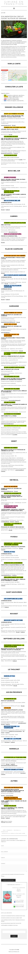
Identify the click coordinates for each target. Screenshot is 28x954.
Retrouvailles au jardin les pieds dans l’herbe (13, 833)
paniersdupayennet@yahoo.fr (7, 423)
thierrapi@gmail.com (13, 232)
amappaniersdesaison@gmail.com (8, 322)
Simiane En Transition (14, 3)
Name (2, 845)
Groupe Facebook (9, 795)
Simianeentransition (19, 901)
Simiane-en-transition (19, 906)
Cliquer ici (19, 890)
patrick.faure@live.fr (19, 470)
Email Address (4, 851)
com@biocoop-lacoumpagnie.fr (15, 731)
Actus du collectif (8, 822)
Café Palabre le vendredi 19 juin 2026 (9, 925)
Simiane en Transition (8, 821)
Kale (18, 949)
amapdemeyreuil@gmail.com (7, 491)
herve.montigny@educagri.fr (14, 400)
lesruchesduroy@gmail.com (7, 153)
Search (14, 936)
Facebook (15, 153)
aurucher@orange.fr (5, 374)
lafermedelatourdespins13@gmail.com (9, 765)
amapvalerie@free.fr (5, 332)
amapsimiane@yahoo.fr (6, 125)
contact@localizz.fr (22, 723)
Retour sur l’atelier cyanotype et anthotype (11, 923)
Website (3, 857)
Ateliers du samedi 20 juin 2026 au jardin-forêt (11, 917)
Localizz (20, 159)
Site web (14, 125)
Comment (3, 863)
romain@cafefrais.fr (5, 521)
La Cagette (15, 434)
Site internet (7, 742)
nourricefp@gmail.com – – (6, 575)
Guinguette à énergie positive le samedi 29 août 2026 (13, 915)
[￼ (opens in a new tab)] (14, 75)
